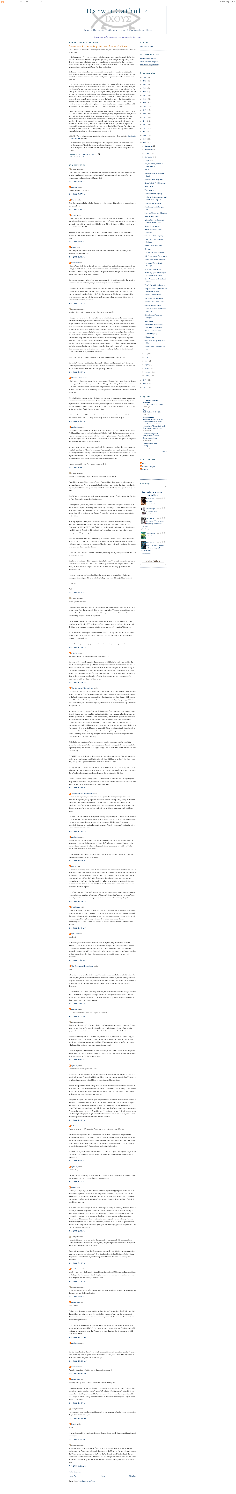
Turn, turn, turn (150, 190)
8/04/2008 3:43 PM (77, 181)
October (148, 153)
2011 (145, 132)
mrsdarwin (75, 187)
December (148, 146)
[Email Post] (99, 154)
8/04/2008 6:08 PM (77, 257)
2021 (145, 95)
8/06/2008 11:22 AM (78, 1337)
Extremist (148, 249)
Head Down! (149, 186)
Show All (164, 451)
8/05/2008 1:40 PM (77, 1161)
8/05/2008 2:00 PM (77, 1231)
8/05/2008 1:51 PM (77, 1182)
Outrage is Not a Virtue (153, 305)
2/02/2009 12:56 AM (78, 1418)
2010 (145, 135)
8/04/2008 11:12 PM (78, 861)
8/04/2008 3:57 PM (77, 194)
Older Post (132, 1476)
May (147, 361)
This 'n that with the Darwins (155, 285)
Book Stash (149, 321)
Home (103, 1476)
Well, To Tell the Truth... (153, 269)
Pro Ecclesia (75, 1302)
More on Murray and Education (156, 213)
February (148, 372)
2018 (145, 106)
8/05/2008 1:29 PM (77, 1120)
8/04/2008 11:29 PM (78, 901)
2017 (145, 110)
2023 (145, 88)
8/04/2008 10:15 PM (78, 682)
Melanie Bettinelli (77, 378)
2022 (145, 92)
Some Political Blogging (153, 193)
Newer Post (73, 1476)
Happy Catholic (148, 417)
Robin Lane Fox (152, 504)
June (147, 357)
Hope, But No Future (152, 216)
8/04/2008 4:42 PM (77, 241)
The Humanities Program (149, 61)
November (148, 149)
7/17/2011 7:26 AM (77, 1466)
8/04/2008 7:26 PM (77, 372)
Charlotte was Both (150, 443)
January (148, 375)
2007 (145, 380)
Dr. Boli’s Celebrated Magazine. (151, 401)
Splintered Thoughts (148, 466)
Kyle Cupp (75, 653)
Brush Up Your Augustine (154, 179)
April (147, 364)
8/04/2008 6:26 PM (77, 303)
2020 (145, 99)
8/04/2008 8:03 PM (77, 467)
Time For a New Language (154, 236)
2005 (145, 387)
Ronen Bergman (146, 553)
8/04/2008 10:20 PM (78, 788)
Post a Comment (75, 1472)
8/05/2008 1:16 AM (77, 928)
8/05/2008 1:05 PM (77, 1060)
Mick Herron (151, 536)
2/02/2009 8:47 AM (77, 1439)
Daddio (73, 866)
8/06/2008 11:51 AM (78, 1373)
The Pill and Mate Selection (154, 252)
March (147, 368)
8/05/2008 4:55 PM (77, 1296)
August (147, 160)
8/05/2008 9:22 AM (77, 1016)
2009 (145, 139)
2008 (145, 143)
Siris (144, 410)
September (149, 157)
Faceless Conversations (153, 294)
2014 (145, 121)
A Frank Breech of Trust (153, 245)
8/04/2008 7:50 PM (77, 421)
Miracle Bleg (149, 337)
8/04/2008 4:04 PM (77, 209)
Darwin (73, 200)
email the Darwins (146, 46)
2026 (145, 77)
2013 (145, 124)
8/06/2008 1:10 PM (77, 1403)
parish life (80, 156)
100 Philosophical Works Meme (156, 256)
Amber (73, 215)
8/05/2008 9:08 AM (77, 1004)
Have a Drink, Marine (152, 226)
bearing (73, 247)
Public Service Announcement (155, 259)
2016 (145, 113)
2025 (145, 81)
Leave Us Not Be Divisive (154, 203)
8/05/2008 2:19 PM (77, 1263)
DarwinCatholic (118, 11)
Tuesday (145, 445)
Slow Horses (150, 533)
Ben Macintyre (146, 529)
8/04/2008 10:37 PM (78, 831)
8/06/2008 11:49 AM (78, 1361)
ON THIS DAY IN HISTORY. (153, 404)
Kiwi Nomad (75, 907)
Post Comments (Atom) (87, 1481)
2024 (145, 84)
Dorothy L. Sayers (152, 511)
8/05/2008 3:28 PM (77, 1281)
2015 (145, 117)
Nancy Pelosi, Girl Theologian (155, 183)
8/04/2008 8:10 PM (77, 592)
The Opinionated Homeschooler (82, 688)
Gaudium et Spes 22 (150, 433)
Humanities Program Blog (149, 64)
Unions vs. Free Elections (154, 298)
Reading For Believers (148, 58)
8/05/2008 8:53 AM (77, 960)
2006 (145, 383)
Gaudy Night (150, 508)
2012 (145, 128)
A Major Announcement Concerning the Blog (151, 437)
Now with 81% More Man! (154, 301)
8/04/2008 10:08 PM (78, 647)
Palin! (147, 170)
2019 (145, 103)
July (146, 353)
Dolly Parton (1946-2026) (152, 412)
